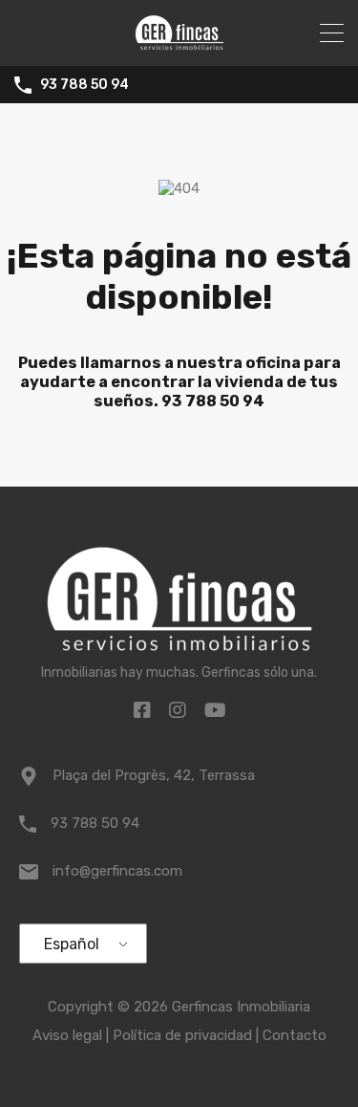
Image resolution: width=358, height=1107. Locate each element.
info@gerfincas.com (117, 870)
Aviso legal (67, 1035)
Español (71, 944)
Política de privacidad (182, 1035)
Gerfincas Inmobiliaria (241, 1006)
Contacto (294, 1035)
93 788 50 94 (84, 85)
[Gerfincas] (179, 43)
